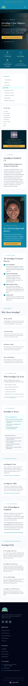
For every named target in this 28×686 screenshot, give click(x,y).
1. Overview (5, 111)
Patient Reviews (5, 638)
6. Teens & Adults (6, 121)
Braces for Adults (5, 654)
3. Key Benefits (6, 115)
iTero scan (19, 268)
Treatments (5, 19)
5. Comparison (6, 119)
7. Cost (4, 123)
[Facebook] (3, 622)
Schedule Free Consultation (12, 37)
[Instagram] (6, 622)
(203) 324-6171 (7, 668)
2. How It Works (6, 113)
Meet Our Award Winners (14, 146)
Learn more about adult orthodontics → (12, 493)
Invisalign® (4, 648)
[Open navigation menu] (25, 7)
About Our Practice (6, 630)
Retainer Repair (5, 656)
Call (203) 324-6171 (9, 41)
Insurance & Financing (6, 635)
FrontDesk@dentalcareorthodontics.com (12, 670)
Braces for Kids (5, 651)
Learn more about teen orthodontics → (12, 475)
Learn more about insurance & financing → (14, 532)
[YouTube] (10, 622)
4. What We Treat (6, 117)
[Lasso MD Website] (14, 682)
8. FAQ (4, 125)
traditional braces (13, 397)
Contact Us (4, 640)
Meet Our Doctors (5, 633)
